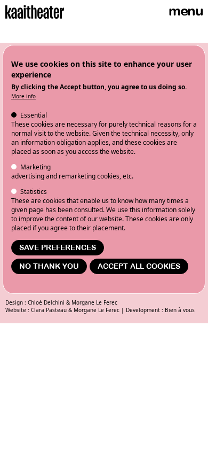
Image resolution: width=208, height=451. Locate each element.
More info (23, 96)
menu (186, 11)
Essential (33, 115)
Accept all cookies (139, 266)
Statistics (33, 191)
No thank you (49, 266)
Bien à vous (180, 310)
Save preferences (57, 247)
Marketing (35, 167)
